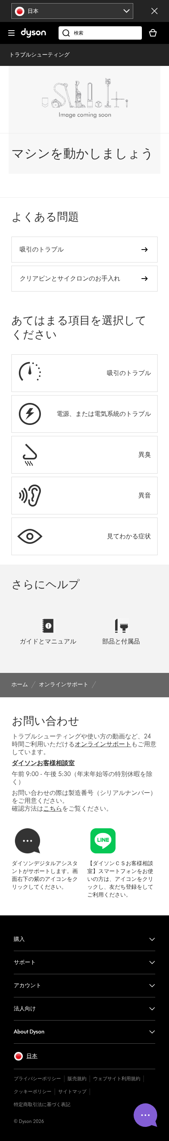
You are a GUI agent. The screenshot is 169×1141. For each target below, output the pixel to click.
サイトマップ (72, 1091)
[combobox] (72, 11)
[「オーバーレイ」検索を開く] (100, 33)
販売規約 (77, 1078)
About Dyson (29, 1031)
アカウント (27, 985)
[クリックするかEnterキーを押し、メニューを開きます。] (11, 33)
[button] (25, 1056)
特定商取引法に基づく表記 (42, 1104)
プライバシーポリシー (37, 1078)
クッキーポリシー (32, 1091)
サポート (25, 962)
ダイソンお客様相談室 (43, 763)
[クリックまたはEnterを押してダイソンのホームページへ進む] (33, 36)
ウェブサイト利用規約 (116, 1078)
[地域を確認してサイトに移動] (154, 11)
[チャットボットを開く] (145, 1115)
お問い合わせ (45, 720)
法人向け (25, 1008)
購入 (19, 939)
